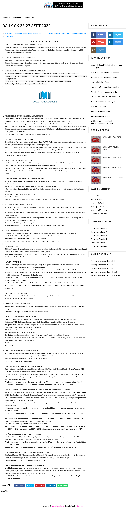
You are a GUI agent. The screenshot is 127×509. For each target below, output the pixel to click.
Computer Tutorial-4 (99, 239)
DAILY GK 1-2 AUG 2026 (112, 137)
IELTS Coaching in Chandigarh (102, 123)
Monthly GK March (98, 207)
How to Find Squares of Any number (105, 72)
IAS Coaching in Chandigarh (101, 121)
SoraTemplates (58, 506)
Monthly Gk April (97, 203)
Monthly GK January (99, 214)
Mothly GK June (97, 196)
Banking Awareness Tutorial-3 (102, 268)
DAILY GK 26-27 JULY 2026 (113, 177)
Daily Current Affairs (63, 33)
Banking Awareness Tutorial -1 (103, 261)
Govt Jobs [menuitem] (17, 17)
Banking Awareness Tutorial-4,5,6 (104, 272)
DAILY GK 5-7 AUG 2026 (112, 157)
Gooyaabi (80, 506)
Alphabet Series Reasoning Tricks (104, 77)
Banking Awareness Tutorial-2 (102, 265)
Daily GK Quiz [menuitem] (30, 17)
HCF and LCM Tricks (98, 106)
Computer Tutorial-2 (99, 232)
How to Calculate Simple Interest (103, 97)
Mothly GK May (96, 199)
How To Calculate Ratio (100, 82)
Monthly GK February (99, 210)
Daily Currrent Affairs (79, 33)
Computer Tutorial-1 (99, 229)
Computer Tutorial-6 (99, 246)
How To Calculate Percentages (103, 102)
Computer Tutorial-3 (99, 236)
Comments (9, 36)
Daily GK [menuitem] (6, 17)
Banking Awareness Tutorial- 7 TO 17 (105, 275)
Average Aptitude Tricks (100, 111)
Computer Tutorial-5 (99, 243)
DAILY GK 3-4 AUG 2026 (112, 167)
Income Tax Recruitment (100, 116)
